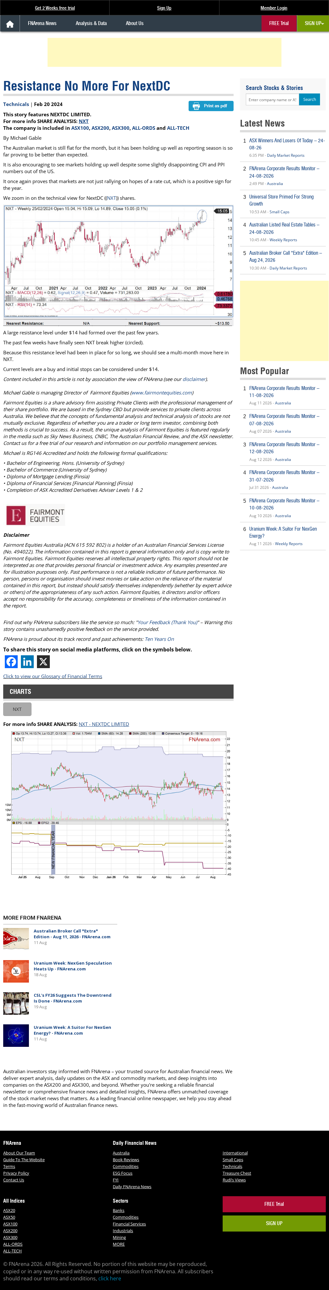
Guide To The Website (24, 1159)
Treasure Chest (237, 1173)
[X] (43, 661)
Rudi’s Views (234, 1180)
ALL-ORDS (143, 128)
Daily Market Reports (286, 155)
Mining (119, 1237)
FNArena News (42, 23)
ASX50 (9, 1217)
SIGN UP (313, 23)
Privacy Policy (16, 1173)
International (235, 1153)
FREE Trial (279, 23)
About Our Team (19, 1153)
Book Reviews (126, 1159)
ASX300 (120, 128)
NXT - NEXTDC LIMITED (104, 724)
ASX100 (80, 128)
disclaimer (193, 379)
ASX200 (100, 128)
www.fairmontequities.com (161, 392)
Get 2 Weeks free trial (55, 8)
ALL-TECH (178, 128)
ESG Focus (122, 1173)
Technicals (16, 104)
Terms (9, 1166)
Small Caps (279, 212)
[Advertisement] (165, 52)
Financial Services (129, 1224)
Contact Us (13, 1180)
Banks (118, 1210)
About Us (135, 23)
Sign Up (164, 8)
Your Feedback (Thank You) (167, 622)
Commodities (125, 1166)
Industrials (123, 1230)
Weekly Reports (283, 240)
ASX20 (9, 1210)
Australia (275, 183)
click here (109, 1278)
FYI (116, 1180)
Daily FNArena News (132, 1186)
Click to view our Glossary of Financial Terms (52, 676)
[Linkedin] (27, 661)
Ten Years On (159, 639)
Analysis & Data (91, 23)
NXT (84, 121)
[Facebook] (11, 661)
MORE (119, 1244)
